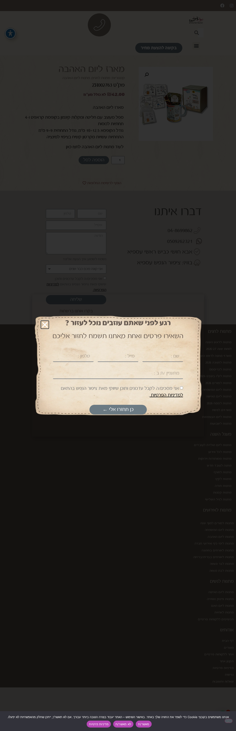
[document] (118, 365)
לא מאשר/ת (123, 724)
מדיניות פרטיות (99, 724)
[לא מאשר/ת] (229, 721)
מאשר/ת (143, 724)
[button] (45, 325)
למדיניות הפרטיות (166, 395)
